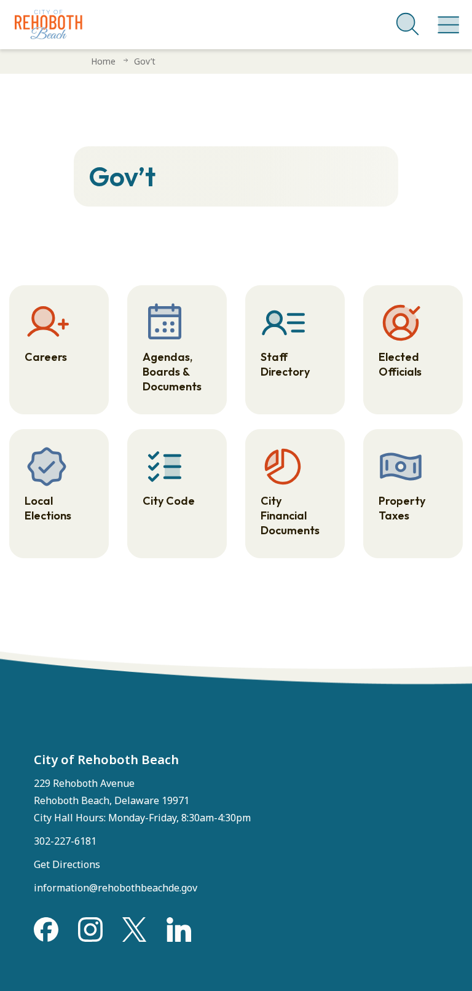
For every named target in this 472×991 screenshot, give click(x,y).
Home (103, 61)
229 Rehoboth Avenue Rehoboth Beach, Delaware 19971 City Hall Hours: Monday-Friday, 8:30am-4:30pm (142, 800)
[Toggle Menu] (446, 18)
